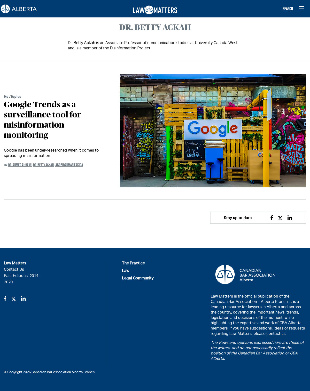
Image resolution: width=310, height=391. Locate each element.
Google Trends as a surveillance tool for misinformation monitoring (42, 120)
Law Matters (15, 263)
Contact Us (14, 269)
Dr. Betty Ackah (44, 165)
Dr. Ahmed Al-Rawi (20, 165)
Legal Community (138, 278)
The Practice (133, 263)
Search (288, 8)
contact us (276, 333)
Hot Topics (12, 96)
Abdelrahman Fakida (69, 165)
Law (125, 270)
